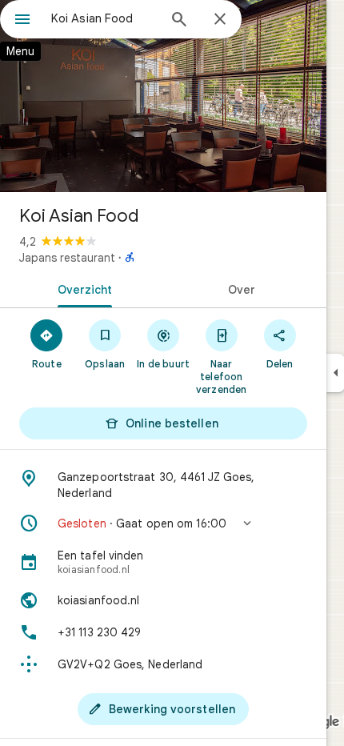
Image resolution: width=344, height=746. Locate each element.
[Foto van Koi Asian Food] (163, 96)
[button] (163, 523)
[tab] (81, 288)
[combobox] (104, 18)
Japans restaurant (67, 258)
